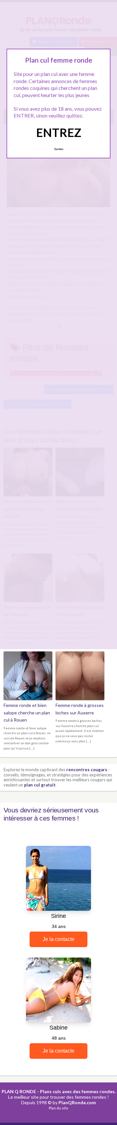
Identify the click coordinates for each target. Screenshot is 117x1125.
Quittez (58, 149)
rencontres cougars (86, 769)
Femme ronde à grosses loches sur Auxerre (80, 708)
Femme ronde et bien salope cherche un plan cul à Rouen (27, 712)
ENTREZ (58, 132)
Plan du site (58, 1108)
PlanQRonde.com (77, 1102)
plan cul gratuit (40, 784)
